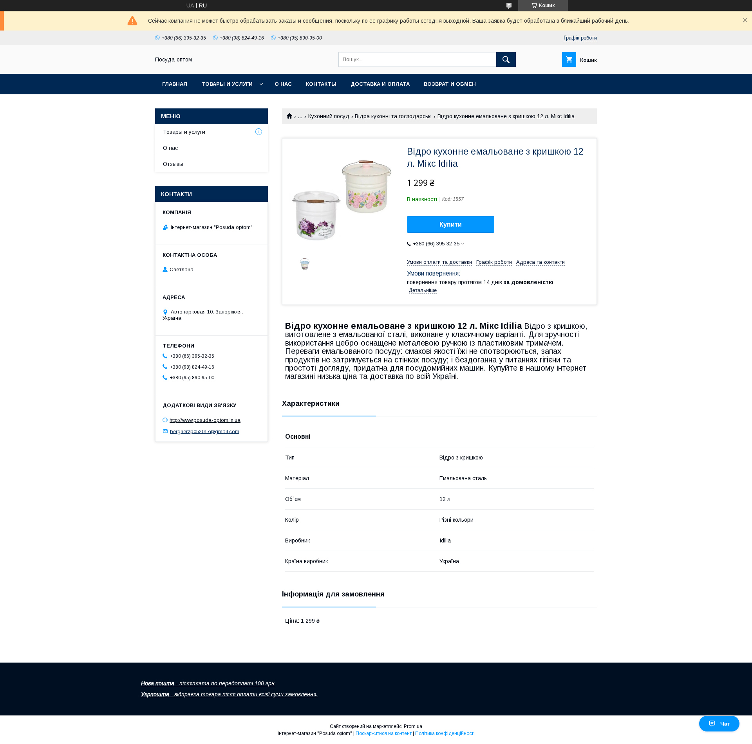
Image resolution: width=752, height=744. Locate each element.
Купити (450, 224)
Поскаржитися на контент (384, 733)
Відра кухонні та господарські (393, 116)
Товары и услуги (227, 84)
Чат (725, 724)
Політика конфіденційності (445, 733)
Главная (174, 84)
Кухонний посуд (328, 116)
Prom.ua (413, 726)
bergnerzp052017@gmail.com (204, 431)
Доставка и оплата (380, 84)
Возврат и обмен (450, 84)
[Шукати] (506, 59)
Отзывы (173, 164)
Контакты (321, 84)
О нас (283, 84)
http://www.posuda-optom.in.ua (205, 420)
